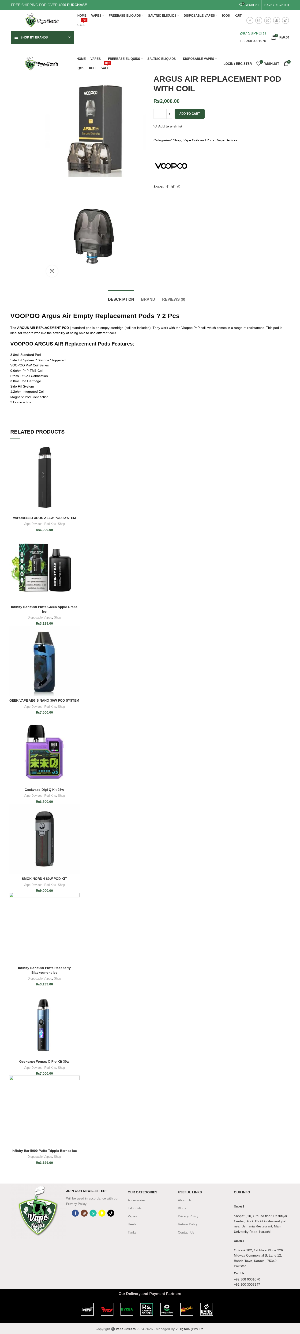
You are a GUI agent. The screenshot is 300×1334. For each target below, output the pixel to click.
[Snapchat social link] (276, 20)
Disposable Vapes (40, 617)
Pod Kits (50, 524)
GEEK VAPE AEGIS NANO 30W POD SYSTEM (44, 700)
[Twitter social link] (173, 187)
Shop (177, 140)
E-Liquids (135, 1208)
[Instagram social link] (258, 20)
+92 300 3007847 (247, 1284)
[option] (24, 88)
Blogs (182, 1208)
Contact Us (186, 1232)
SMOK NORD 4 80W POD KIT (44, 878)
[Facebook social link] (249, 20)
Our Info (242, 1192)
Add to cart (189, 113)
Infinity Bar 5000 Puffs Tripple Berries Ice (44, 1151)
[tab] (121, 297)
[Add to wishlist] (76, 461)
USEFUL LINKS (190, 1192)
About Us (184, 1200)
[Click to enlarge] (52, 271)
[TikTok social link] (285, 20)
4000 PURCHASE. (73, 5)
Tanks (132, 1232)
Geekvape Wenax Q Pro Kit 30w (44, 1061)
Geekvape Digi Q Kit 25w (44, 790)
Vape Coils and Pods (199, 140)
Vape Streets (126, 1329)
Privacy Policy (188, 1216)
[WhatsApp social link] (267, 20)
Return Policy (188, 1224)
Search (225, 37)
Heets (132, 1224)
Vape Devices (227, 140)
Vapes (132, 1216)
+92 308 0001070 (253, 41)
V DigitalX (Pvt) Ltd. (190, 1329)
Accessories (137, 1200)
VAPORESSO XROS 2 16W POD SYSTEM (44, 518)
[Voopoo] (171, 166)
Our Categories (142, 1192)
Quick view (76, 450)
